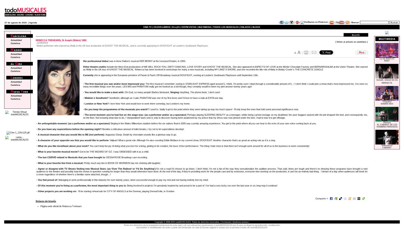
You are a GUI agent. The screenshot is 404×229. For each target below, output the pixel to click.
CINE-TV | (148, 27)
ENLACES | (246, 27)
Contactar (226, 222)
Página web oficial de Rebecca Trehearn (61, 206)
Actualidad (16, 40)
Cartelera (15, 43)
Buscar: (355, 22)
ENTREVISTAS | (190, 27)
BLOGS (256, 27)
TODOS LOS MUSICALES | (226, 27)
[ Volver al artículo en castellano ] (352, 42)
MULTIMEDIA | (205, 27)
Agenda (33, 22)
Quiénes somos (240, 222)
